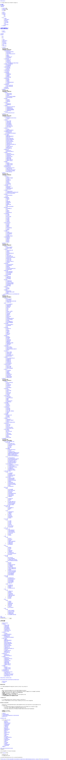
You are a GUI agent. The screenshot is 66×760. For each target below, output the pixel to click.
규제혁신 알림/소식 (7, 663)
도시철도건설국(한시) (8, 737)
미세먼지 (3, 8)
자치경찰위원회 (7, 744)
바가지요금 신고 (7, 652)
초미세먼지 (4, 9)
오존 (3, 10)
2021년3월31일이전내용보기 (9, 637)
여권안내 (3, 632)
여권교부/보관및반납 (7, 634)
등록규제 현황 (6, 662)
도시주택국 (6, 738)
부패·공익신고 (6, 654)
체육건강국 (6, 730)
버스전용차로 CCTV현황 (8, 674)
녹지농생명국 (6, 734)
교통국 (5, 735)
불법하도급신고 (7, 651)
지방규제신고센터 (7, 660)
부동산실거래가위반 (7, 642)
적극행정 (3, 665)
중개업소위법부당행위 (8, 643)
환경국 (5, 733)
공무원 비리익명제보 (7, 645)
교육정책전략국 (7, 732)
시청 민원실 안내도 (7, 630)
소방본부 (5, 743)
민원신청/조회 (6, 631)
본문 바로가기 (2, 0)
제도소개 (5, 666)
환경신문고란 (4, 681)
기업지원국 (6, 740)
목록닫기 (3, 746)
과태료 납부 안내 (7, 672)
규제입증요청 (6, 661)
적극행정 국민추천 (7, 667)
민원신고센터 (4, 638)
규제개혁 (3, 656)
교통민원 (5, 639)
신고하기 (3, 682)
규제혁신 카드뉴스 (7, 664)
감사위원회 (6, 742)
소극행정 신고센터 (7, 668)
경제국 (5, 741)
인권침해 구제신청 (7, 650)
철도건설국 (6, 736)
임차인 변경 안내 (7, 675)
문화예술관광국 (7, 729)
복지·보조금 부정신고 (8, 655)
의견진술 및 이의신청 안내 (8, 673)
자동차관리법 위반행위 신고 (9, 648)
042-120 (4, 752)
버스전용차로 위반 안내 (8, 671)
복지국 (5, 731)
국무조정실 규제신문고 (8, 658)
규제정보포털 (6, 659)
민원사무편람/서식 (5, 669)
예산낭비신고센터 (7, 644)
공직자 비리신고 (7, 646)
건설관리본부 (6, 745)
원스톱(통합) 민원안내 (6, 635)
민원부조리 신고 (7, 647)
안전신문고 (6, 649)
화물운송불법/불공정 (7, 640)
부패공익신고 (4, 653)
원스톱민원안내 (7, 636)
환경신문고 (6, 641)
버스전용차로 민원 (5, 670)
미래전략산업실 (7, 739)
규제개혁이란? (6, 657)
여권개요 (5, 633)
